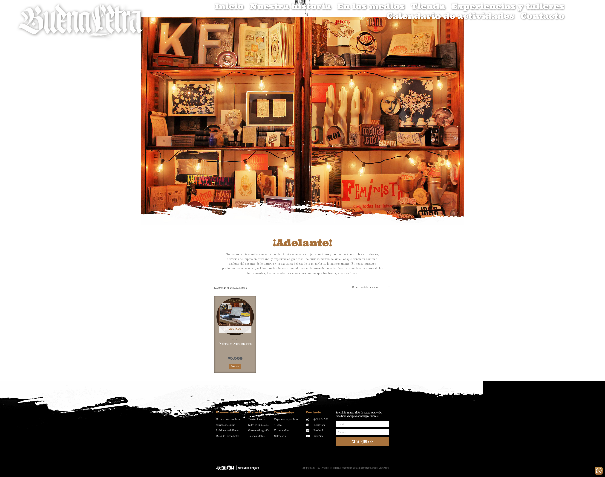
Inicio (229, 6)
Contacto (542, 16)
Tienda (428, 6)
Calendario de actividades (450, 16)
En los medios (371, 6)
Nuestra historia (290, 6)
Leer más (235, 366)
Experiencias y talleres (508, 6)
